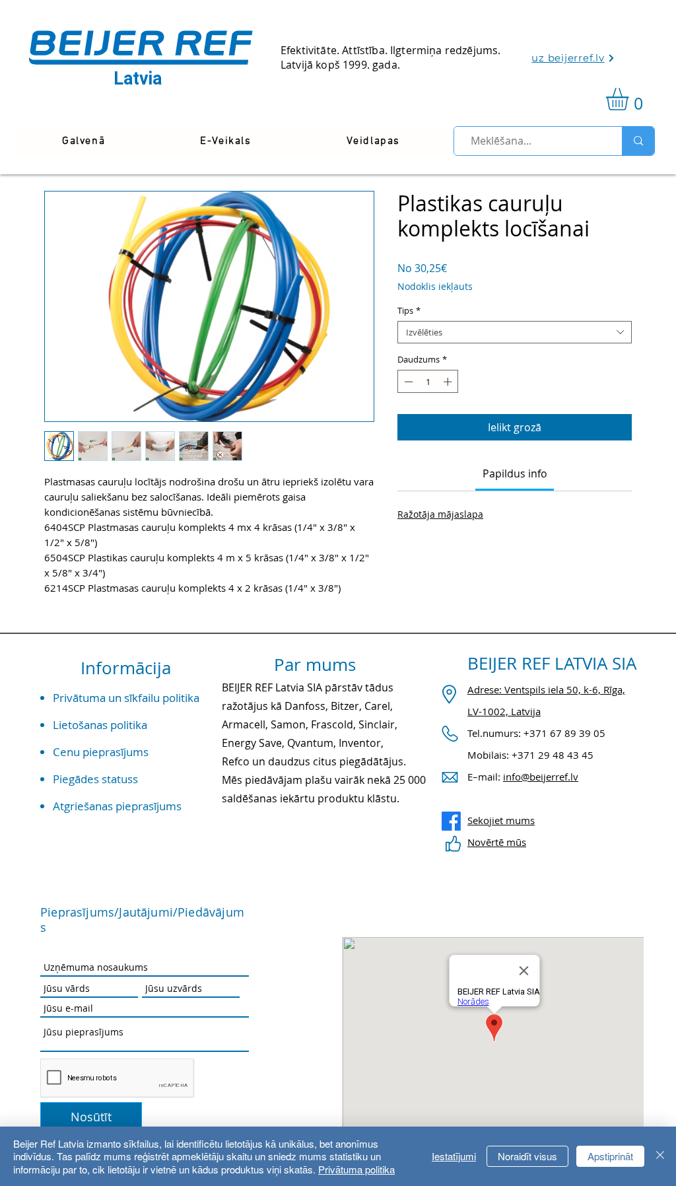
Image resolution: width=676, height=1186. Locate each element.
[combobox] (514, 332)
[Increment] (449, 381)
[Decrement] (407, 381)
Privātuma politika (356, 1169)
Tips (409, 310)
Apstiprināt (610, 1156)
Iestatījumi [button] (454, 1156)
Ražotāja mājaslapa (440, 514)
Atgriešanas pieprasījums (117, 806)
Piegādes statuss (95, 778)
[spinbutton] (428, 381)
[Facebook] (451, 821)
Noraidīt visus (527, 1156)
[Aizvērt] (660, 1156)
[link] (630, 99)
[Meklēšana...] (638, 141)
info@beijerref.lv (540, 776)
